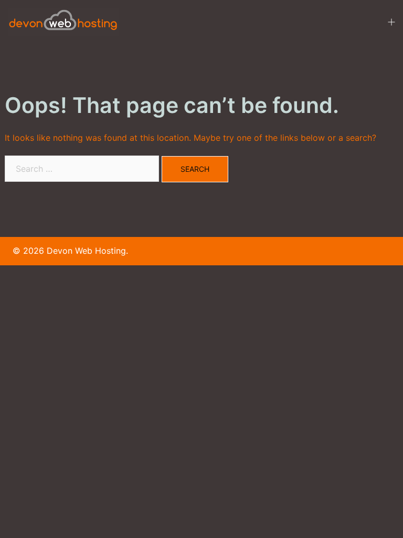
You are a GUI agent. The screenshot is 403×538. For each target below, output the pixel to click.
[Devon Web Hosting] (63, 21)
